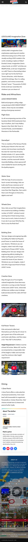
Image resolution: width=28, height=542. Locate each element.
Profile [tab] (4, 414)
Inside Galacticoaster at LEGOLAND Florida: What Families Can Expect (18, 491)
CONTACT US (5, 476)
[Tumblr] (9, 484)
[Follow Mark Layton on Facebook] (4, 448)
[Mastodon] (10, 481)
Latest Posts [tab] (11, 414)
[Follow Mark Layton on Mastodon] (11, 448)
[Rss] (16, 484)
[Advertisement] (14, 21)
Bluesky (6, 481)
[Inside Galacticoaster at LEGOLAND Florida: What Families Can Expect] (5, 491)
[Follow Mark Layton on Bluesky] (15, 448)
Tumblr (12, 483)
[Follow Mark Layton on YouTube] (7, 448)
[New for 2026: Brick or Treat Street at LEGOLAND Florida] (5, 506)
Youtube (22, 481)
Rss (19, 483)
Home (2, 5)
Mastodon (14, 481)
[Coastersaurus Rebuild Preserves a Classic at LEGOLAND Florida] (5, 498)
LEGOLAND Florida (14, 469)
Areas (6, 5)
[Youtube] (19, 481)
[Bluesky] (3, 481)
